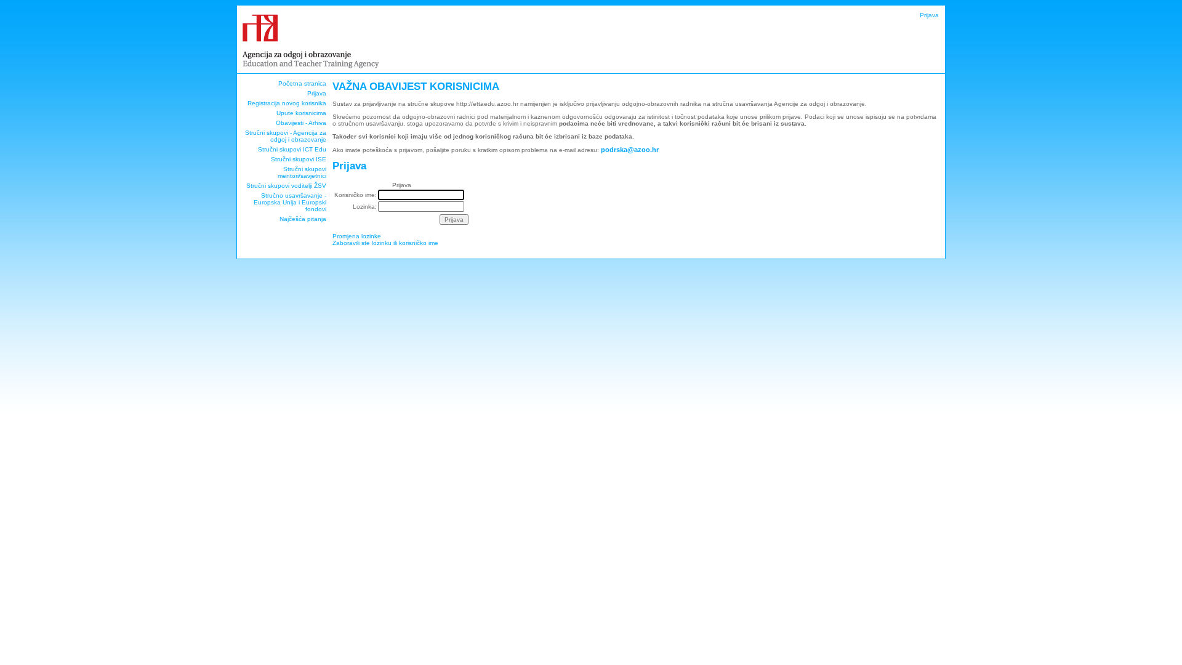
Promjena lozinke (356, 236)
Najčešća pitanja (302, 219)
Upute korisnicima (301, 113)
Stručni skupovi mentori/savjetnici (302, 172)
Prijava (929, 15)
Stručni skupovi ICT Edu (292, 149)
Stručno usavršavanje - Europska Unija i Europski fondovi (290, 202)
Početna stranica (302, 83)
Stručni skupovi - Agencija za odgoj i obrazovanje (285, 136)
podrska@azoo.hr (630, 149)
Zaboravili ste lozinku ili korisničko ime (385, 243)
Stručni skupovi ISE (298, 159)
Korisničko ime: (355, 194)
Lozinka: (365, 206)
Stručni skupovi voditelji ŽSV (286, 185)
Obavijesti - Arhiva (301, 122)
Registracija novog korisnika (286, 103)
